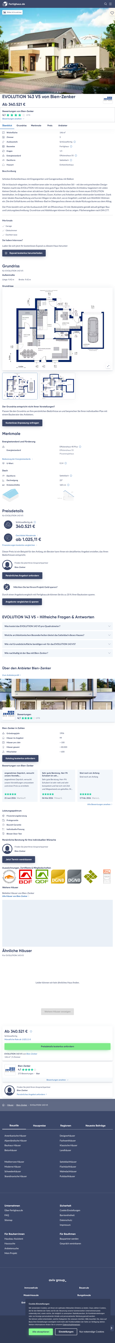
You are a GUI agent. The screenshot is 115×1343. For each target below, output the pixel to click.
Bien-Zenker (32, 1054)
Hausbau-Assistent (13, 1238)
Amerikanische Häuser (15, 1135)
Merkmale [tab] (36, 125)
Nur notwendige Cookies (91, 1332)
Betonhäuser (10, 1150)
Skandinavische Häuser (15, 1176)
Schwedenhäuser (12, 1171)
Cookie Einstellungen (70, 1210)
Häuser (10, 1105)
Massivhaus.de (31, 1295)
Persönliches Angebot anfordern (22, 575)
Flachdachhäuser (68, 1166)
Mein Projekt (10, 1253)
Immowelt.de (31, 1287)
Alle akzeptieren (40, 1331)
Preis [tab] (49, 125)
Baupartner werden (69, 1238)
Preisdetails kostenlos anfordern (57, 1046)
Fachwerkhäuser (68, 1140)
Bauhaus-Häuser (12, 1145)
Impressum (65, 1224)
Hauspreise (39, 1125)
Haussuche (9, 1243)
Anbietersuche (11, 1248)
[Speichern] (112, 13)
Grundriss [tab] (22, 125)
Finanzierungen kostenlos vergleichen (18, 545)
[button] (105, 4)
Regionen (65, 1125)
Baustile (14, 1125)
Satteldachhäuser (68, 1161)
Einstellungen (66, 1332)
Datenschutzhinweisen (71, 1325)
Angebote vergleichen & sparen (22, 601)
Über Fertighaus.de (13, 1210)
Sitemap (8, 1220)
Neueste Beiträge (95, 1125)
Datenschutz (66, 1220)
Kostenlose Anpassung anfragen (22, 422)
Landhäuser (65, 1150)
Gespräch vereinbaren (70, 1243)
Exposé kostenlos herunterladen (26, 253)
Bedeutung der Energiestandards (16, 459)
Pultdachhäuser (67, 1176)
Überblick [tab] (7, 125)
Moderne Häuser (12, 1166)
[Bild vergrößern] (108, 366)
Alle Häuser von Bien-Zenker (14, 896)
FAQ (6, 1215)
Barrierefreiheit (67, 1215)
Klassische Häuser (68, 1145)
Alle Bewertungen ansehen (99, 804)
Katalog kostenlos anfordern (20, 758)
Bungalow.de (84, 1295)
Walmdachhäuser (68, 1171)
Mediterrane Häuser (14, 1161)
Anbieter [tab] (62, 125)
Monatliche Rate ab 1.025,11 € (17, 1039)
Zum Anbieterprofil (10, 675)
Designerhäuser (67, 1135)
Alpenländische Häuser (15, 1140)
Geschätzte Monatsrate (26, 535)
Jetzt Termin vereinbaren (19, 859)
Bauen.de (84, 1287)
